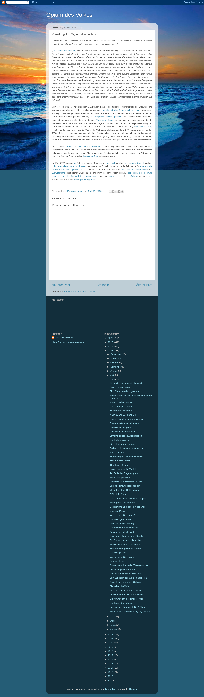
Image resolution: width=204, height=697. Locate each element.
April (113, 621)
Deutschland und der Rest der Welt (127, 507)
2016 (111, 659)
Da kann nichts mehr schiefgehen (127, 448)
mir (75, 163)
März (113, 625)
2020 (111, 643)
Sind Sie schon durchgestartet (125, 391)
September (116, 367)
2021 (111, 638)
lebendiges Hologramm (84, 179)
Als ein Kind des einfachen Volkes (127, 594)
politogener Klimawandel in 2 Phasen (69, 166)
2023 (111, 350)
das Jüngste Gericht (134, 163)
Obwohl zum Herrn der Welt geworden (129, 565)
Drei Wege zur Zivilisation (122, 431)
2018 (111, 651)
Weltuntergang (58, 173)
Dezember (116, 354)
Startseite (103, 285)
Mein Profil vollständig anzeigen (68, 342)
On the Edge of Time (120, 519)
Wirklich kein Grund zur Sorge (125, 544)
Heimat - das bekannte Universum (127, 419)
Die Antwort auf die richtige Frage (126, 599)
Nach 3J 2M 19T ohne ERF (123, 415)
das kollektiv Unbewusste (90, 146)
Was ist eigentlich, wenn (122, 557)
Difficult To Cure (118, 494)
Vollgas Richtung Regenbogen (125, 486)
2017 (111, 655)
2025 (111, 342)
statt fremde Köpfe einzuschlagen (82, 176)
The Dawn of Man (119, 465)
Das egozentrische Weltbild (123, 469)
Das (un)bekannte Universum (124, 423)
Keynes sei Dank (91, 156)
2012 (111, 676)
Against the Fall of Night (122, 532)
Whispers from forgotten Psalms (126, 482)
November (116, 358)
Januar (114, 629)
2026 (111, 338)
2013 (111, 672)
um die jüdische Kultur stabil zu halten (121, 110)
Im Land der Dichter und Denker (126, 590)
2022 (111, 634)
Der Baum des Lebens (121, 603)
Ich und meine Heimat (121, 402)
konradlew (110, 689)
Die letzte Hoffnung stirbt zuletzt (126, 383)
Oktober (114, 362)
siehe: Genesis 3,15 (142, 126)
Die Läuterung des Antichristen (125, 574)
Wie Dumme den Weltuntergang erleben (130, 611)
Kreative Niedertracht (120, 461)
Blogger (133, 689)
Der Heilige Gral (118, 553)
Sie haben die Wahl (119, 586)
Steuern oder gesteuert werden (125, 548)
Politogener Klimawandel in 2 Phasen (128, 607)
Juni (112, 379)
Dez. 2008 (110, 163)
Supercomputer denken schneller (126, 456)
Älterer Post (144, 285)
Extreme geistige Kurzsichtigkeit (126, 436)
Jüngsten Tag (114, 176)
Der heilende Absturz (120, 440)
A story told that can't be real (124, 527)
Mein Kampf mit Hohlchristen (124, 490)
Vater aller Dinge (104, 120)
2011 (110, 680)
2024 (111, 346)
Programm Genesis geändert (108, 117)
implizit (69, 146)
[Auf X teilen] (116, 191)
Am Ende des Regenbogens (124, 473)
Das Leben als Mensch (64, 50)
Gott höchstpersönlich (121, 406)
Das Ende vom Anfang (121, 387)
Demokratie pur (117, 561)
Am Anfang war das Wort (122, 569)
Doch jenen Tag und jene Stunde (126, 536)
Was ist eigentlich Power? (122, 515)
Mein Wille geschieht (120, 477)
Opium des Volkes (69, 14)
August (114, 371)
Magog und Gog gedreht (122, 503)
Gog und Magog (118, 511)
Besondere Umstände (121, 411)
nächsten (134, 176)
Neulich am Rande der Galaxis (125, 582)
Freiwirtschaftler (64, 338)
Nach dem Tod (117, 452)
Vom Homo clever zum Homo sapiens (129, 498)
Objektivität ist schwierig (122, 523)
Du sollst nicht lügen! (120, 427)
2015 (111, 664)
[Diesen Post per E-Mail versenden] (110, 191)
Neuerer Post (61, 285)
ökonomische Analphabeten (134, 169)
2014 (111, 668)
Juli (112, 375)
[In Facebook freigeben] (119, 191)
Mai (112, 616)
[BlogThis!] (113, 191)
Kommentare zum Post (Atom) (79, 291)
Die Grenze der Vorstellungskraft (126, 540)
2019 (111, 647)
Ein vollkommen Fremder (122, 444)
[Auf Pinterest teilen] (122, 191)
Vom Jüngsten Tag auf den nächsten (128, 578)
